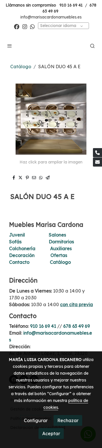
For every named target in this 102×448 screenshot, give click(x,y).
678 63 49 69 (76, 326)
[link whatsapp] (32, 26)
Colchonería (22, 248)
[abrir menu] (10, 45)
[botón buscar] (92, 45)
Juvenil (17, 235)
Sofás (15, 241)
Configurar (36, 420)
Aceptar (51, 433)
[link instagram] (24, 26)
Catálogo (20, 66)
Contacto (19, 262)
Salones (57, 235)
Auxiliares (61, 248)
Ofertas (58, 255)
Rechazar (67, 420)
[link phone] (97, 152)
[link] (51, 46)
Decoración (22, 255)
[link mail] (97, 162)
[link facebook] (16, 26)
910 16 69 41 (71, 5)
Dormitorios (61, 241)
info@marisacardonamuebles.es (51, 17)
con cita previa (76, 304)
